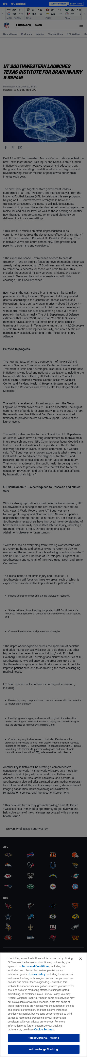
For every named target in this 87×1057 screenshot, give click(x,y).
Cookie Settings (44, 1029)
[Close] (80, 958)
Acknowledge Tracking (43, 1049)
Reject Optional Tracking (43, 1037)
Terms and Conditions (35, 966)
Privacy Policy (37, 974)
